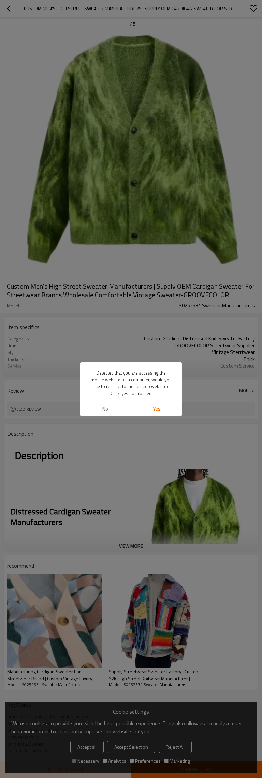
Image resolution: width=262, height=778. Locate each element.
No (105, 409)
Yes (157, 409)
